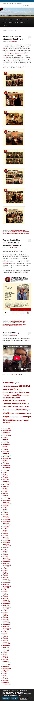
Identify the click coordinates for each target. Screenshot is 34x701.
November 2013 (6, 624)
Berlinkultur (14, 231)
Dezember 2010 (6, 684)
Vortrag (8, 422)
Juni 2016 (5, 570)
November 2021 (6, 467)
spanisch (16, 420)
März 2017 (5, 556)
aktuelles (5, 19)
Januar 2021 (6, 481)
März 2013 (5, 638)
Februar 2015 (6, 598)
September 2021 (7, 469)
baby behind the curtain (19, 383)
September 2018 (7, 525)
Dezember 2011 (6, 663)
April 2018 (5, 533)
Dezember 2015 (6, 581)
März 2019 (5, 514)
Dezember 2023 (6, 444)
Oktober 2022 (6, 457)
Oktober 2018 (6, 523)
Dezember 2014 (6, 602)
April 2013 (5, 637)
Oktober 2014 (6, 605)
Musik (4, 233)
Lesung (26, 407)
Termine (10, 22)
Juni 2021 (5, 472)
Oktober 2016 (6, 563)
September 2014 (7, 607)
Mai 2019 (5, 511)
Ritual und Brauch (17, 417)
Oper (14, 413)
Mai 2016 (5, 572)
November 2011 (6, 665)
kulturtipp (18, 230)
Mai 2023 (5, 448)
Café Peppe (20, 67)
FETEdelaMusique (13, 395)
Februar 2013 (6, 640)
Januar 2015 (6, 600)
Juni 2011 (5, 673)
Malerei (13, 410)
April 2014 (5, 616)
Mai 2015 (5, 593)
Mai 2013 (5, 635)
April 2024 (5, 439)
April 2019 (5, 512)
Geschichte (7, 398)
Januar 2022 (6, 463)
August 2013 (6, 630)
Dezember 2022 (6, 455)
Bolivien (20, 389)
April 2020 (5, 493)
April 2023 (5, 449)
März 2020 (5, 495)
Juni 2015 (5, 591)
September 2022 (7, 458)
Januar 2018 (6, 539)
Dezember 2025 (6, 429)
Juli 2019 (5, 507)
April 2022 (5, 462)
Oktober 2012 (6, 647)
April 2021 (5, 476)
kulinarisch (6, 406)
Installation (22, 401)
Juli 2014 (5, 610)
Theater (26, 420)
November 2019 (6, 500)
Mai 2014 (5, 614)
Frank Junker (6, 57)
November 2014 (6, 603)
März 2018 (5, 535)
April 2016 (5, 574)
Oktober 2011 (6, 666)
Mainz (9, 410)
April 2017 (5, 554)
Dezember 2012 (6, 644)
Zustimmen (5, 698)
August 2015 (6, 588)
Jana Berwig (5, 263)
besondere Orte (21, 231)
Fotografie (25, 395)
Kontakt (16, 22)
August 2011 (6, 670)
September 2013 (7, 628)
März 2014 (5, 617)
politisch (28, 413)
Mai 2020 (5, 491)
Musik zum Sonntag (11, 332)
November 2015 (6, 582)
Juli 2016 (5, 568)
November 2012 (6, 645)
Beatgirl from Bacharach (10, 386)
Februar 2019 (6, 516)
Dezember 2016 (6, 560)
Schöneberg (13, 233)
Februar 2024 (6, 443)
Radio (11, 417)
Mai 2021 (5, 474)
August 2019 (6, 505)
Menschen (21, 409)
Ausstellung (8, 382)
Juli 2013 (5, 631)
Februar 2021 (6, 479)
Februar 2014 (6, 619)
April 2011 (5, 677)
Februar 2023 (6, 451)
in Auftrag (28, 19)
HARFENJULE (6, 324)
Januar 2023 (6, 453)
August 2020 (6, 486)
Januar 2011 (6, 682)
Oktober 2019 (6, 502)
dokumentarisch (9, 392)
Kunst (21, 406)
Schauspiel (26, 416)
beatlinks (22, 22)
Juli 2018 (5, 528)
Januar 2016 (6, 579)
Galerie (4, 22)
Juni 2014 (5, 612)
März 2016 (5, 575)
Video (4, 422)
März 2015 (5, 596)
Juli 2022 (5, 460)
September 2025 (7, 430)
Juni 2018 (5, 530)
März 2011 (5, 679)
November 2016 (6, 561)
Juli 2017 (5, 549)
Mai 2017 (5, 553)
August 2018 (6, 526)
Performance (20, 413)
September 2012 (7, 649)
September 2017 (7, 546)
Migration (28, 410)
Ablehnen (14, 698)
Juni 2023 (5, 446)
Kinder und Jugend (10, 403)
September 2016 (7, 565)
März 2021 (5, 477)
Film (19, 395)
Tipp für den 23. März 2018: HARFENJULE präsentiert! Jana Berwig (13, 242)
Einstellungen (8, 693)
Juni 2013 (5, 633)
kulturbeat (11, 19)
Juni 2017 (5, 551)
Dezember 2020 (6, 483)
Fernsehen (27, 392)
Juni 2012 (5, 652)
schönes (23, 230)
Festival (6, 395)
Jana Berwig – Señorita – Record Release (18, 53)
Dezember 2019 (6, 498)
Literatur (5, 410)
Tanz (20, 420)
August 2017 (6, 547)
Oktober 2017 (6, 544)
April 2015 (5, 595)
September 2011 (7, 668)
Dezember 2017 (6, 540)
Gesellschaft (15, 398)
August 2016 (6, 567)
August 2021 (6, 470)
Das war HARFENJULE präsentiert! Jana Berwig (13, 37)
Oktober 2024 (6, 434)
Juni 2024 (5, 437)
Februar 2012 (6, 659)
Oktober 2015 (6, 584)
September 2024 (7, 435)
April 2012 (5, 656)
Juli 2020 (5, 488)
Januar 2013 (6, 642)
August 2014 (6, 609)
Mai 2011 (5, 675)
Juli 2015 (5, 589)
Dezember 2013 (6, 623)
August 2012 (6, 651)
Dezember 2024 (6, 432)
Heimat (16, 400)
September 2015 (7, 586)
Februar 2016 (6, 577)
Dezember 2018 (6, 519)
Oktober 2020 (6, 484)
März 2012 (5, 658)
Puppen (7, 233)
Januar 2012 (6, 661)
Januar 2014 (6, 621)
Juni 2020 (5, 490)
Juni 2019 (5, 509)
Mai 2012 (5, 654)
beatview (5, 25)
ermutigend (19, 392)
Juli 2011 (5, 672)
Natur (11, 413)
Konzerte (27, 403)
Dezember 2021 (6, 465)
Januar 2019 (6, 518)
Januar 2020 (6, 497)
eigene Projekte (19, 19)
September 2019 (7, 504)
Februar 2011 (6, 680)
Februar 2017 (6, 558)
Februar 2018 (6, 537)
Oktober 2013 (6, 626)
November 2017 (6, 542)
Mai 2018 (5, 532)
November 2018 (6, 521)
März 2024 (5, 441)
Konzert (27, 231)
